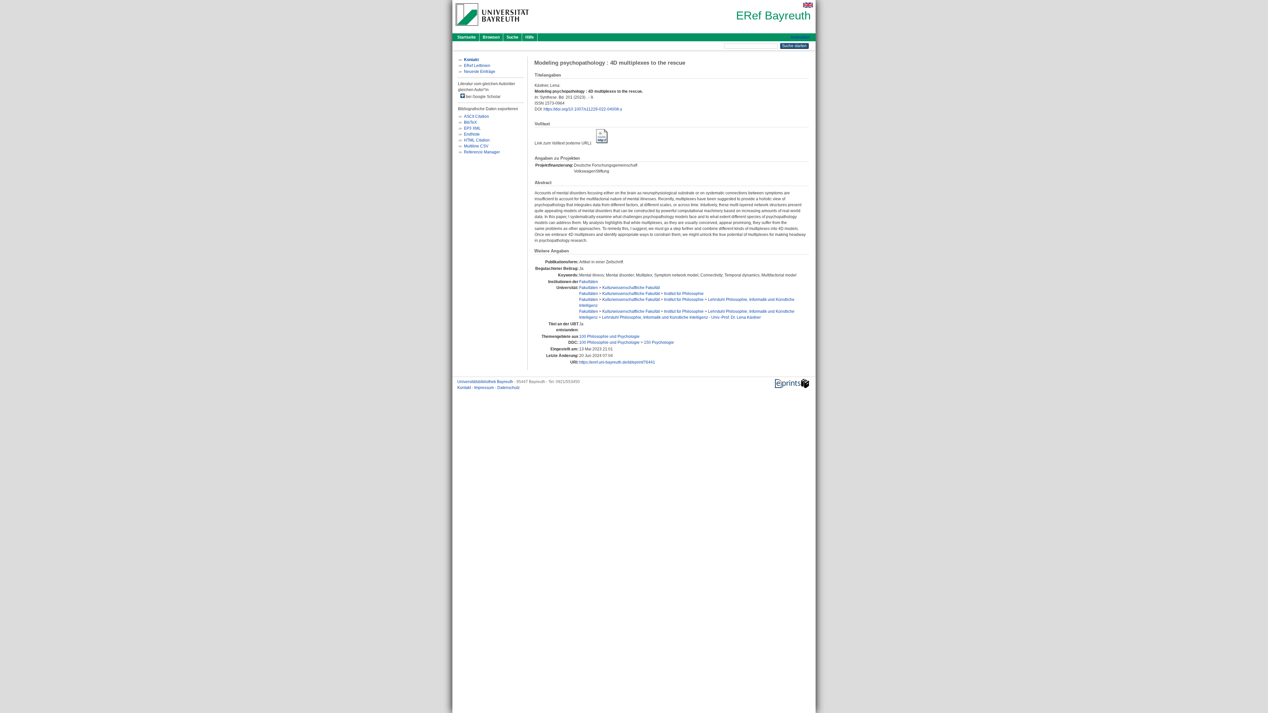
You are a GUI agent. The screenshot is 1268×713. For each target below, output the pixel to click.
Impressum (484, 387)
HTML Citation (477, 140)
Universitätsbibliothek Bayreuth (485, 381)
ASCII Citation (476, 116)
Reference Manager (482, 152)
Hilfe (529, 37)
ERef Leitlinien (477, 65)
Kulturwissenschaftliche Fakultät (631, 287)
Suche (512, 37)
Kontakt (464, 387)
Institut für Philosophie (684, 293)
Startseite (466, 37)
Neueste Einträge (479, 71)
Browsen (491, 37)
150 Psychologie (659, 342)
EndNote (472, 134)
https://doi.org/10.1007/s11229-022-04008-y (583, 109)
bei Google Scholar (483, 96)
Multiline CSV (476, 146)
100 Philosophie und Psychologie (609, 336)
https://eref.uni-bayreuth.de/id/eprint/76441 (617, 362)
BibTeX (470, 122)
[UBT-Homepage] (492, 27)
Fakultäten (588, 281)
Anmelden (800, 37)
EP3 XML (472, 128)
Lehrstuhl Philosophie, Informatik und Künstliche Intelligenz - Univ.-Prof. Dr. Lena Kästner (681, 317)
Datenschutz (508, 387)
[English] (808, 5)
